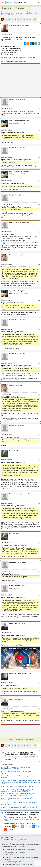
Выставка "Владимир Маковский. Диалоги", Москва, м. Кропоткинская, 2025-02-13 (19, 794)
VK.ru (37, 826)
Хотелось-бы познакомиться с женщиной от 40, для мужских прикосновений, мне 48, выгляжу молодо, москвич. (20, 782)
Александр (12, 25)
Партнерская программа (13, 862)
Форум (9, 12)
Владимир (12, 673)
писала (22, 132)
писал (28, 160)
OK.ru (26, 826)
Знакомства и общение (19, 12)
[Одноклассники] (28, 43)
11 (35, 19)
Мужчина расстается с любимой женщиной (22, 807)
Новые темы (6, 8)
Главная (3, 12)
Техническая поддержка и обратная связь (19, 849)
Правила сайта (10, 855)
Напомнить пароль (21, 817)
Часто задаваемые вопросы (15, 852)
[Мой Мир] (31, 43)
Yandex (10, 829)
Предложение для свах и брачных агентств (20, 864)
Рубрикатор (20, 8)
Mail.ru (17, 826)
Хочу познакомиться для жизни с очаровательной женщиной (15, 768)
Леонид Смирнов (20, 840)
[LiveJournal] (33, 43)
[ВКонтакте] (25, 43)
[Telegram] (39, 43)
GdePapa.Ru (8, 837)
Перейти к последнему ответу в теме (20, 739)
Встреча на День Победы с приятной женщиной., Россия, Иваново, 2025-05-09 (17, 790)
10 (30, 19)
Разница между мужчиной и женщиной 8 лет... (23, 786)
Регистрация (22, 2)
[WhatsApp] (36, 43)
